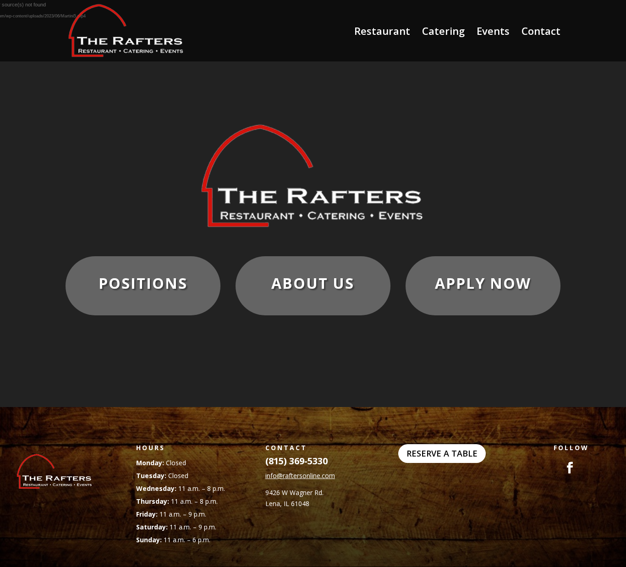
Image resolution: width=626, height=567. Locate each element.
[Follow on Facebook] (553, 468)
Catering (443, 33)
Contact (541, 33)
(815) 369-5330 (296, 461)
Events (493, 33)
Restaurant (382, 33)
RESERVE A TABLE (442, 453)
